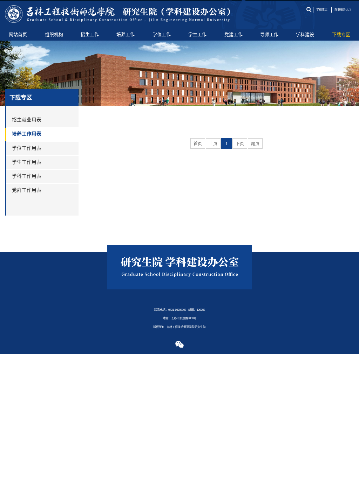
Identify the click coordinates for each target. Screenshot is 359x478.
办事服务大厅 (342, 9)
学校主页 (321, 9)
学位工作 (162, 34)
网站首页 (18, 34)
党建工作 (233, 34)
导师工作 (269, 34)
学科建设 (305, 34)
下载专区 (341, 34)
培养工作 (125, 34)
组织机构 (54, 34)
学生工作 (197, 34)
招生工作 (90, 34)
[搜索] (309, 10)
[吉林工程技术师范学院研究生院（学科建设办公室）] (117, 14)
